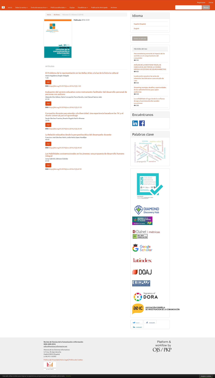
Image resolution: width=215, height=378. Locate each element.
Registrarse (201, 2)
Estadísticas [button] (82, 7)
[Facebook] (142, 123)
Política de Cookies (76, 360)
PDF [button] (48, 82)
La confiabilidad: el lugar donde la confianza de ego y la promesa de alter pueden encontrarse (149, 101)
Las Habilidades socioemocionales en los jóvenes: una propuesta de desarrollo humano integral (84, 154)
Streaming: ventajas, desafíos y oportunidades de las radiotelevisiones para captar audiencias (150, 89)
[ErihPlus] (141, 283)
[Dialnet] (146, 234)
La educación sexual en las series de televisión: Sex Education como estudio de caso (149, 78)
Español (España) (140, 24)
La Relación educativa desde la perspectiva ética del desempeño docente (78, 134)
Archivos (114, 7)
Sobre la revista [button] (20, 7)
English (136, 28)
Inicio (10, 7)
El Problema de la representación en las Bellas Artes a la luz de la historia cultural (81, 73)
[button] (136, 323)
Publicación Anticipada (99, 7)
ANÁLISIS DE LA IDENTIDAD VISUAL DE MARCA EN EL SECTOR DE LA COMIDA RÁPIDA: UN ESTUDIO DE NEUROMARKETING (150, 67)
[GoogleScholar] (142, 248)
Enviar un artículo (140, 39)
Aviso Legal (64, 360)
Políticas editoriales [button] (58, 7)
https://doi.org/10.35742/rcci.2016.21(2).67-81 (65, 169)
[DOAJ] (142, 272)
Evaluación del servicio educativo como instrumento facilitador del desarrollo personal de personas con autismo (86, 93)
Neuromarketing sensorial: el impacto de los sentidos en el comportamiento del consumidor (149, 55)
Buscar (206, 7)
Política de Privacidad (51, 360)
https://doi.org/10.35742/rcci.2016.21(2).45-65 (65, 148)
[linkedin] (135, 123)
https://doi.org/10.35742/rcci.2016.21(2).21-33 (65, 107)
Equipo (72, 7)
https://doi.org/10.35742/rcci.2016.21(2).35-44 (65, 129)
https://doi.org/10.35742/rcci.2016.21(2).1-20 (65, 86)
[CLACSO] (142, 221)
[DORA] (145, 296)
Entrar (211, 2)
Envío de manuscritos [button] (38, 7)
